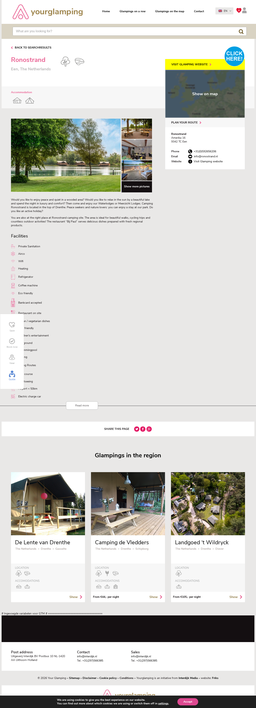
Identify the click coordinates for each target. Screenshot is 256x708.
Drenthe (46, 549)
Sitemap (74, 678)
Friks (215, 678)
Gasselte (60, 549)
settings (163, 703)
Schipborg (141, 549)
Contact (199, 11)
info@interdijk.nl (87, 656)
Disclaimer (89, 678)
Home (106, 11)
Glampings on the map (169, 11)
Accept (187, 702)
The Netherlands (25, 549)
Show (73, 597)
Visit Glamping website (189, 64)
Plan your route (184, 122)
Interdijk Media (188, 678)
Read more (82, 405)
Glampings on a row (133, 11)
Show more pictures (137, 186)
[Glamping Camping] (48, 12)
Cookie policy (108, 678)
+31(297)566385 (92, 661)
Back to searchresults (33, 47)
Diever (219, 549)
